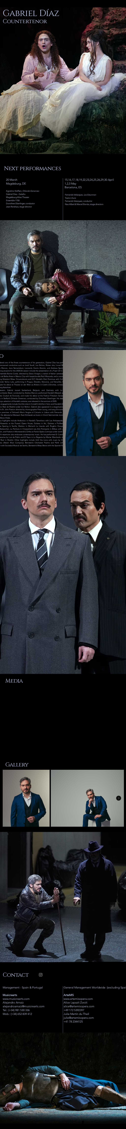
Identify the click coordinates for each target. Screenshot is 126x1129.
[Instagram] (40, 974)
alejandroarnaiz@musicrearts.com (24, 1006)
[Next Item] (118, 798)
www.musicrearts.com (16, 999)
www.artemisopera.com (78, 999)
